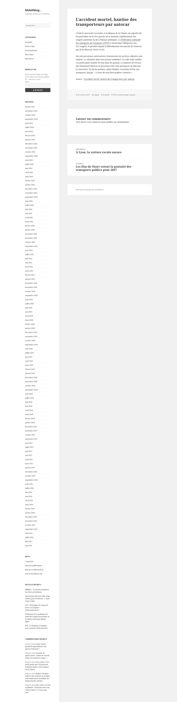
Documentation (31, 50)
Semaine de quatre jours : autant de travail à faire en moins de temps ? (37, 655)
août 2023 (29, 160)
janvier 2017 (30, 468)
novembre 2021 (31, 238)
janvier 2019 (30, 373)
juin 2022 (28, 209)
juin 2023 (28, 168)
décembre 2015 (31, 517)
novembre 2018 (31, 381)
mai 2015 (28, 545)
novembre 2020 (31, 287)
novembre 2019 (31, 336)
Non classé (29, 54)
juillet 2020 (29, 304)
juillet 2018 (29, 398)
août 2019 (29, 349)
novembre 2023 (31, 148)
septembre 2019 (31, 345)
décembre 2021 (31, 234)
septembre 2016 (31, 480)
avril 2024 (29, 131)
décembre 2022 (31, 189)
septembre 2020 (31, 295)
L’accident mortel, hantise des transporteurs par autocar (109, 79)
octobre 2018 (30, 386)
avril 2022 (29, 217)
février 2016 (30, 509)
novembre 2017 (31, 431)
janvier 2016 (30, 513)
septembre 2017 (31, 439)
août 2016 (29, 484)
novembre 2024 (31, 111)
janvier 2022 (30, 230)
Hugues (96, 95)
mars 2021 (29, 271)
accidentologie (123, 95)
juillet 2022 (29, 205)
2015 (115, 95)
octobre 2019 (30, 340)
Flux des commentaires (34, 570)
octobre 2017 (30, 435)
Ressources (29, 59)
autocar (132, 95)
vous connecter (94, 122)
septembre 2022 (31, 197)
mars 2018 (29, 414)
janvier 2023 (30, 185)
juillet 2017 (29, 447)
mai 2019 (28, 357)
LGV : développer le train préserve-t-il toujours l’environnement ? (37, 607)
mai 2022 (28, 213)
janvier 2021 (30, 279)
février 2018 (30, 418)
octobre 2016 (30, 476)
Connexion (29, 561)
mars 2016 (29, 504)
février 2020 (30, 324)
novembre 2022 (31, 193)
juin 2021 (28, 258)
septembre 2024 (31, 119)
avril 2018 (29, 410)
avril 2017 (29, 459)
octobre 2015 (30, 525)
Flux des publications (33, 565)
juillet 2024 (29, 127)
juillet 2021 (29, 254)
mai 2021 (28, 263)
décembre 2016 (31, 472)
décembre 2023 (31, 144)
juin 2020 (28, 308)
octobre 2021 (30, 242)
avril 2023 (29, 172)
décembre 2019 (31, 332)
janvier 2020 (30, 328)
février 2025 (30, 107)
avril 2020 (29, 316)
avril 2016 (29, 500)
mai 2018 (28, 406)
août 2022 (29, 201)
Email (27, 82)
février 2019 (30, 369)
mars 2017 (29, 463)
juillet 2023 (29, 164)
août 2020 (29, 299)
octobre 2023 (30, 152)
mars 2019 (29, 365)
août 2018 (29, 394)
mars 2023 (29, 176)
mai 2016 (28, 496)
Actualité (28, 42)
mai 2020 (28, 312)
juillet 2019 (29, 353)
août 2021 (29, 250)
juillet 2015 (29, 537)
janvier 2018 (30, 422)
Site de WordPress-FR (33, 574)
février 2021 (30, 275)
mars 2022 (29, 222)
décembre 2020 (31, 283)
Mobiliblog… (33, 10)
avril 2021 (29, 267)
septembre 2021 (31, 246)
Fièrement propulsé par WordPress (90, 190)
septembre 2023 (31, 156)
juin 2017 (28, 451)
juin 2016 (28, 492)
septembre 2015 (31, 529)
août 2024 (29, 123)
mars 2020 (29, 320)
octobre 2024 (30, 115)
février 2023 (30, 180)
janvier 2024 (30, 139)
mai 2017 (28, 455)
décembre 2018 (31, 377)
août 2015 (29, 533)
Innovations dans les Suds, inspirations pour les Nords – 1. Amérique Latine (37, 598)
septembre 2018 (31, 390)
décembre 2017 (31, 427)
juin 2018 (28, 402)
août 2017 (29, 443)
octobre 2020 (30, 291)
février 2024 (30, 135)
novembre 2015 (31, 521)
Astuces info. (30, 46)
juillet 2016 (29, 488)
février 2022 (30, 226)
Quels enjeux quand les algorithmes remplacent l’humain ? (36, 646)
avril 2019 (29, 361)
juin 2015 (28, 541)
